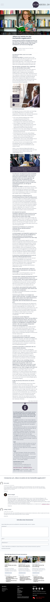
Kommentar (4, 526)
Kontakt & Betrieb (20, 588)
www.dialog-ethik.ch (17, 467)
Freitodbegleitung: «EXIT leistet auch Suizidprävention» (11, 577)
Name (3, 538)
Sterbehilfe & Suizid (8, 572)
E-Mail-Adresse (5, 542)
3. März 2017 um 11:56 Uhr (8, 511)
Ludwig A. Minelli (7, 509)
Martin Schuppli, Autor (23, 48)
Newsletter (19, 590)
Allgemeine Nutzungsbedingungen (23, 597)
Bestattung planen (16, 96)
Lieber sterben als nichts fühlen (25, 576)
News (18, 589)
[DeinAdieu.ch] (41, 5)
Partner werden (19, 591)
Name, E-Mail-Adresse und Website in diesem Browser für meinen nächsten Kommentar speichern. (21, 546)
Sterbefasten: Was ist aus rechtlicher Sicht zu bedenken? (25, 578)
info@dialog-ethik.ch (27, 467)
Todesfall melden (16, 100)
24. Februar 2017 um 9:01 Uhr (13, 496)
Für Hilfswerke (19, 592)
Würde (24, 49)
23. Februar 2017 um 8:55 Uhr (9, 485)
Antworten (6, 491)
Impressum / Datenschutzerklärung (23, 596)
